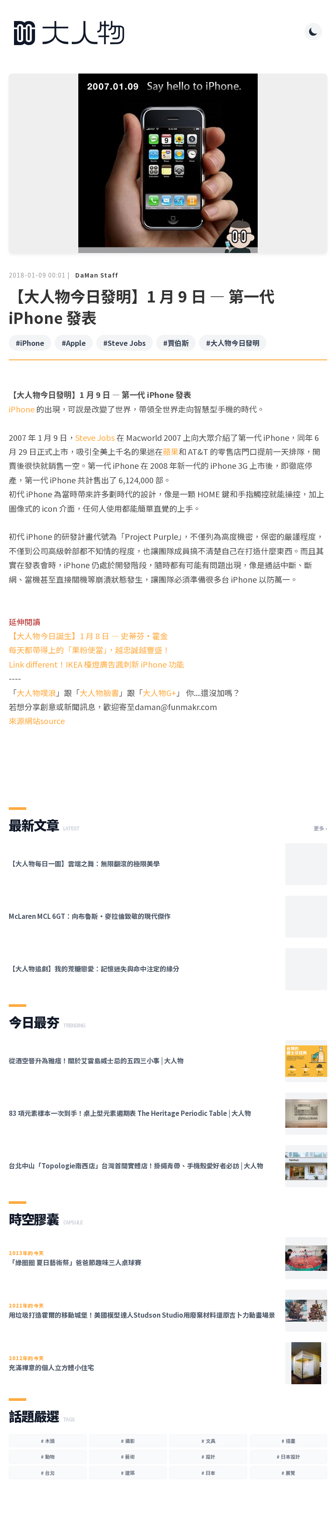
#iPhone (30, 343)
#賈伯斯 (176, 343)
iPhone (22, 409)
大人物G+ (159, 692)
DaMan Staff (96, 275)
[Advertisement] (168, 759)
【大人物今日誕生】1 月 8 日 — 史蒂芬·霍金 (88, 635)
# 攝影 (128, 1440)
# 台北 (48, 1472)
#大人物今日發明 (232, 343)
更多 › (320, 828)
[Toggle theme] (313, 31)
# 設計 (208, 1456)
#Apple (74, 343)
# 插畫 (288, 1440)
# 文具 (208, 1440)
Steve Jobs (95, 437)
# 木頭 (48, 1440)
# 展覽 (288, 1472)
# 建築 (128, 1472)
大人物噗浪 (36, 692)
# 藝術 (128, 1456)
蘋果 (170, 451)
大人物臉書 (99, 692)
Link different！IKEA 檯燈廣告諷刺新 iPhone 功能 (96, 664)
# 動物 (48, 1456)
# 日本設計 (288, 1456)
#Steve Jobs (124, 343)
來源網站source (37, 720)
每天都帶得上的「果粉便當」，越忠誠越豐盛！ (89, 649)
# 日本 (208, 1472)
